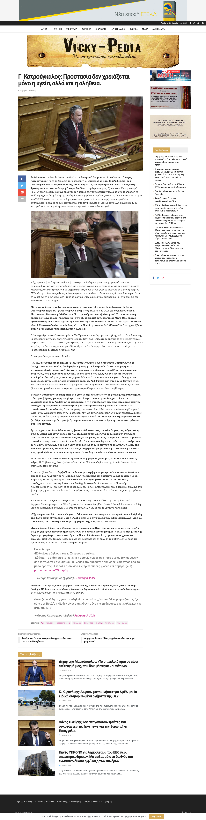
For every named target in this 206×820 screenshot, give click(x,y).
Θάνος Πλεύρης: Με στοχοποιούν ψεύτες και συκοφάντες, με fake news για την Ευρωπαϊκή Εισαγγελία (93, 726)
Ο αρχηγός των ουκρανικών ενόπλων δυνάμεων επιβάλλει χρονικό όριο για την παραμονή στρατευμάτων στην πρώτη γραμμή (169, 174)
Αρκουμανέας (47, 623)
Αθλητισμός (158, 29)
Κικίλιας (77, 623)
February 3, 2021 (84, 578)
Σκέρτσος (88, 623)
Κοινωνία (86, 29)
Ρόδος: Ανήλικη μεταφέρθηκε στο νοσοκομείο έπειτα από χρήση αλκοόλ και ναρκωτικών (171, 208)
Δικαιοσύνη (101, 29)
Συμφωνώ (156, 816)
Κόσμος (134, 29)
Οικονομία (71, 29)
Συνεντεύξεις (118, 29)
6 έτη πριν (22, 90)
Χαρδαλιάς (122, 623)
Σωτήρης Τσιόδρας (105, 623)
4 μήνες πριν (65, 670)
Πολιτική (57, 29)
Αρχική (44, 29)
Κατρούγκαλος (63, 623)
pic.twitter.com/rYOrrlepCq (51, 570)
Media (145, 29)
